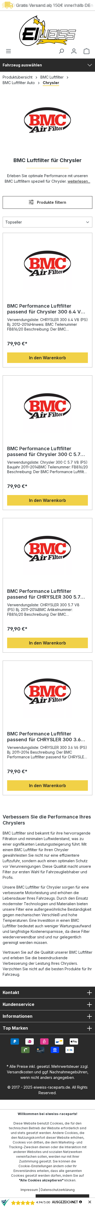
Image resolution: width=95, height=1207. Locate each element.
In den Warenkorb (47, 357)
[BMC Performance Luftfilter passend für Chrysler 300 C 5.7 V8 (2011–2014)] (47, 406)
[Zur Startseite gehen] (47, 31)
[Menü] (10, 51)
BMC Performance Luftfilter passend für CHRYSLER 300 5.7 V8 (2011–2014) (43, 594)
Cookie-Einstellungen (35, 1166)
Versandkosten (20, 1072)
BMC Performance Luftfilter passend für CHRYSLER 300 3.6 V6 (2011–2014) (44, 737)
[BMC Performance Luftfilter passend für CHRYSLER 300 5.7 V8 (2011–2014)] (47, 548)
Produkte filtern (51, 202)
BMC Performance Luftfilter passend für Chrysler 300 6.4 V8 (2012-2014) (45, 309)
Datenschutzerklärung (58, 1190)
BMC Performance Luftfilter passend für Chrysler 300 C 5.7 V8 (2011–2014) (43, 451)
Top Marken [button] (15, 1028)
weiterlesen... (79, 181)
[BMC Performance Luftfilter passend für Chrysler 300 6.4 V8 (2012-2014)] (47, 263)
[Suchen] (61, 51)
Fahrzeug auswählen (22, 65)
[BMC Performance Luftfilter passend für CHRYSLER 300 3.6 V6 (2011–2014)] (47, 691)
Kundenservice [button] (18, 1004)
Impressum (29, 1190)
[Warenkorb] (85, 51)
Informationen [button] (17, 1016)
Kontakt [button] (11, 992)
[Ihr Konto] (74, 51)
